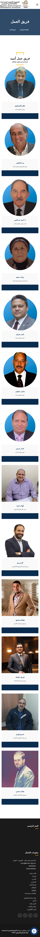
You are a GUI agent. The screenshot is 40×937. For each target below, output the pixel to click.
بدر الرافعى (20, 163)
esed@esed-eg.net (28, 863)
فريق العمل (32, 885)
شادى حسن (20, 791)
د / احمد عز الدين (20, 220)
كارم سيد (20, 563)
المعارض (33, 882)
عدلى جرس (20, 448)
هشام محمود (20, 620)
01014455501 (31, 869)
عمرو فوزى (20, 734)
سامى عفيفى (20, 391)
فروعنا (34, 876)
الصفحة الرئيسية (24, 29)
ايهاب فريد (20, 506)
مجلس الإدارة (32, 907)
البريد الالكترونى (31, 909)
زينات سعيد (20, 277)
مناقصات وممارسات (30, 893)
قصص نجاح (33, 904)
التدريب (34, 879)
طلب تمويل (32, 873)
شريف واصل (20, 677)
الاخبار (34, 901)
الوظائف (33, 888)
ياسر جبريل (20, 334)
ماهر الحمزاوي (20, 106)
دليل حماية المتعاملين (30, 898)
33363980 (32, 866)
